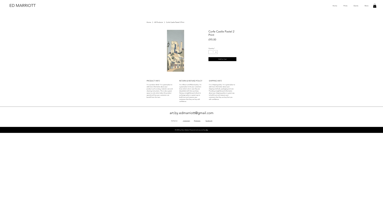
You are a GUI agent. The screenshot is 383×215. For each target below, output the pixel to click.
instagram (186, 121)
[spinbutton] (213, 52)
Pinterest (197, 121)
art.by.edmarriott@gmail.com (191, 113)
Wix (207, 130)
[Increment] (216, 52)
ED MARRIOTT (22, 5)
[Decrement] (210, 52)
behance (174, 121)
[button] (374, 6)
